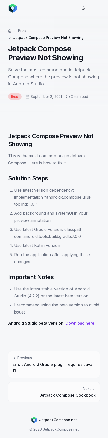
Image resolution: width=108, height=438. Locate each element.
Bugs (22, 31)
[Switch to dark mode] (83, 8)
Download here (80, 323)
